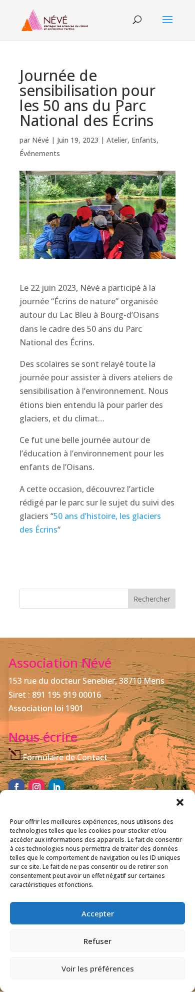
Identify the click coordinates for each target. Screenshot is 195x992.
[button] (180, 802)
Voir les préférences (98, 968)
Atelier (117, 140)
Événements (40, 153)
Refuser (98, 941)
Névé (40, 140)
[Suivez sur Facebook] (16, 787)
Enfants (144, 140)
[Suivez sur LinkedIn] (56, 787)
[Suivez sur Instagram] (36, 787)
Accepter (98, 913)
